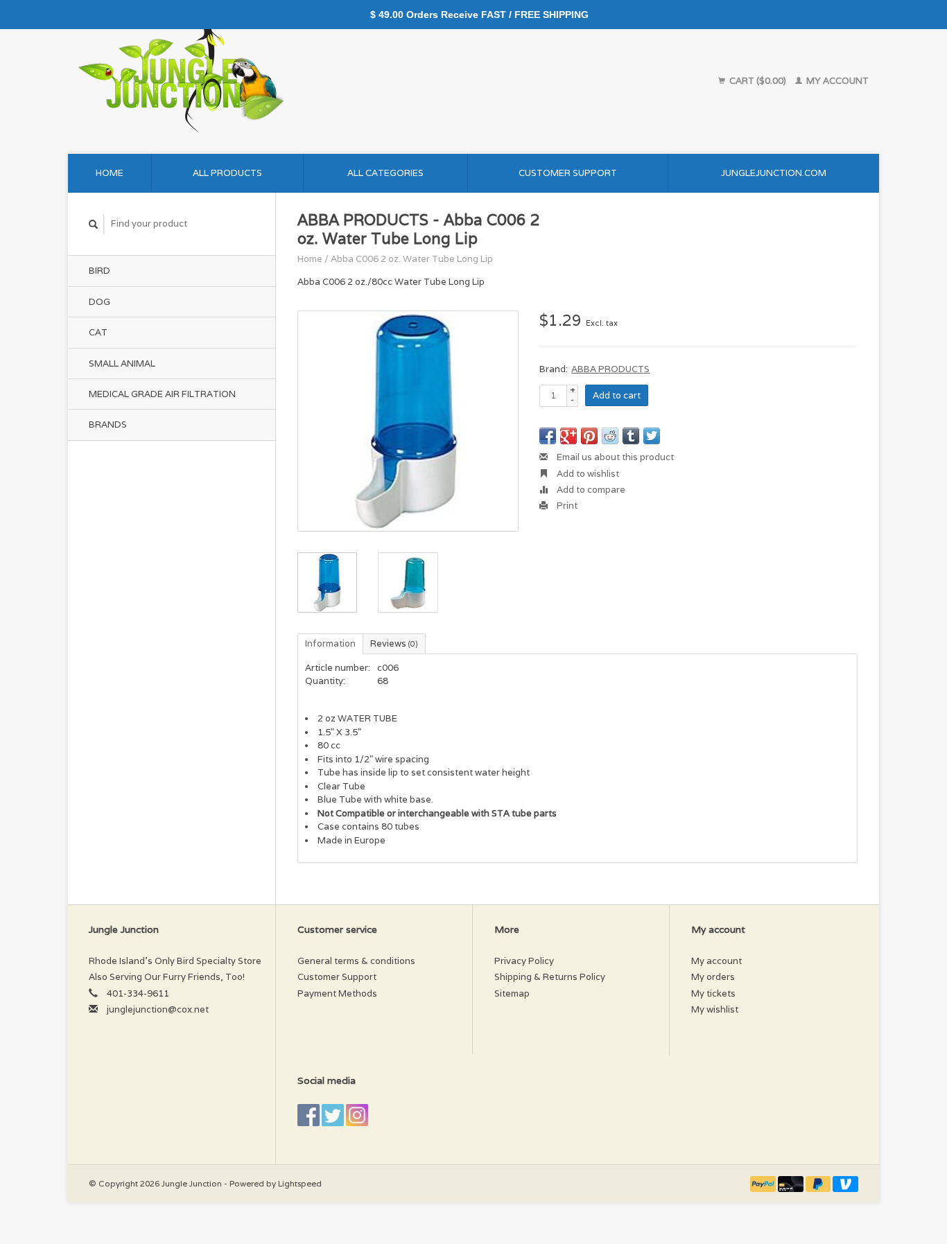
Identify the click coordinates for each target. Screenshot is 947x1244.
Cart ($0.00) (757, 81)
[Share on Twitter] (651, 436)
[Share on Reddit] (610, 436)
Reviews (394, 643)
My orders (713, 977)
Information (330, 643)
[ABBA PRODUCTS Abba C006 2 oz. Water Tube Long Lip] (408, 421)
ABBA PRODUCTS (610, 369)
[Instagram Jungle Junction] (357, 1115)
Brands (108, 424)
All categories (385, 173)
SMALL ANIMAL (122, 363)
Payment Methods (337, 993)
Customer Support (568, 173)
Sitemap (512, 993)
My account (836, 81)
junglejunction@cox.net (158, 1009)
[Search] (93, 224)
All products (227, 173)
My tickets (713, 993)
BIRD (99, 271)
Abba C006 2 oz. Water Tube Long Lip (412, 259)
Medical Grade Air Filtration (162, 394)
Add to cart (617, 395)
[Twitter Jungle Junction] (333, 1115)
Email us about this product (614, 457)
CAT (98, 332)
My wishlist (714, 1009)
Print (566, 505)
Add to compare (590, 490)
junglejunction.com (773, 173)
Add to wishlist (587, 474)
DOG (99, 302)
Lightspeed (300, 1183)
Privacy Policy (524, 961)
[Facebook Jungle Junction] (308, 1115)
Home (109, 173)
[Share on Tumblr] (631, 436)
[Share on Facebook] (547, 436)
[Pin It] (589, 436)
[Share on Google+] (568, 436)
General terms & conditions (356, 961)
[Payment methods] (764, 1183)
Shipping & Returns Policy (549, 977)
